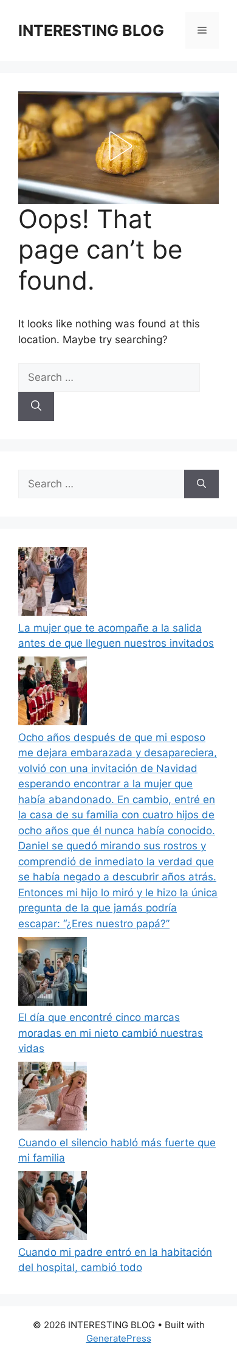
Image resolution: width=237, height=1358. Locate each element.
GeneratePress (118, 1338)
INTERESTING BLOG (91, 30)
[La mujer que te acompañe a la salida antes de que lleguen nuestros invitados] (52, 584)
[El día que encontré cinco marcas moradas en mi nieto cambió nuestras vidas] (52, 974)
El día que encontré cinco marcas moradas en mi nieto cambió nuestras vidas (110, 1032)
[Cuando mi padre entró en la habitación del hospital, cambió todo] (52, 1208)
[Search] (36, 406)
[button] (118, 146)
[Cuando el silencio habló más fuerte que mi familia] (52, 1098)
